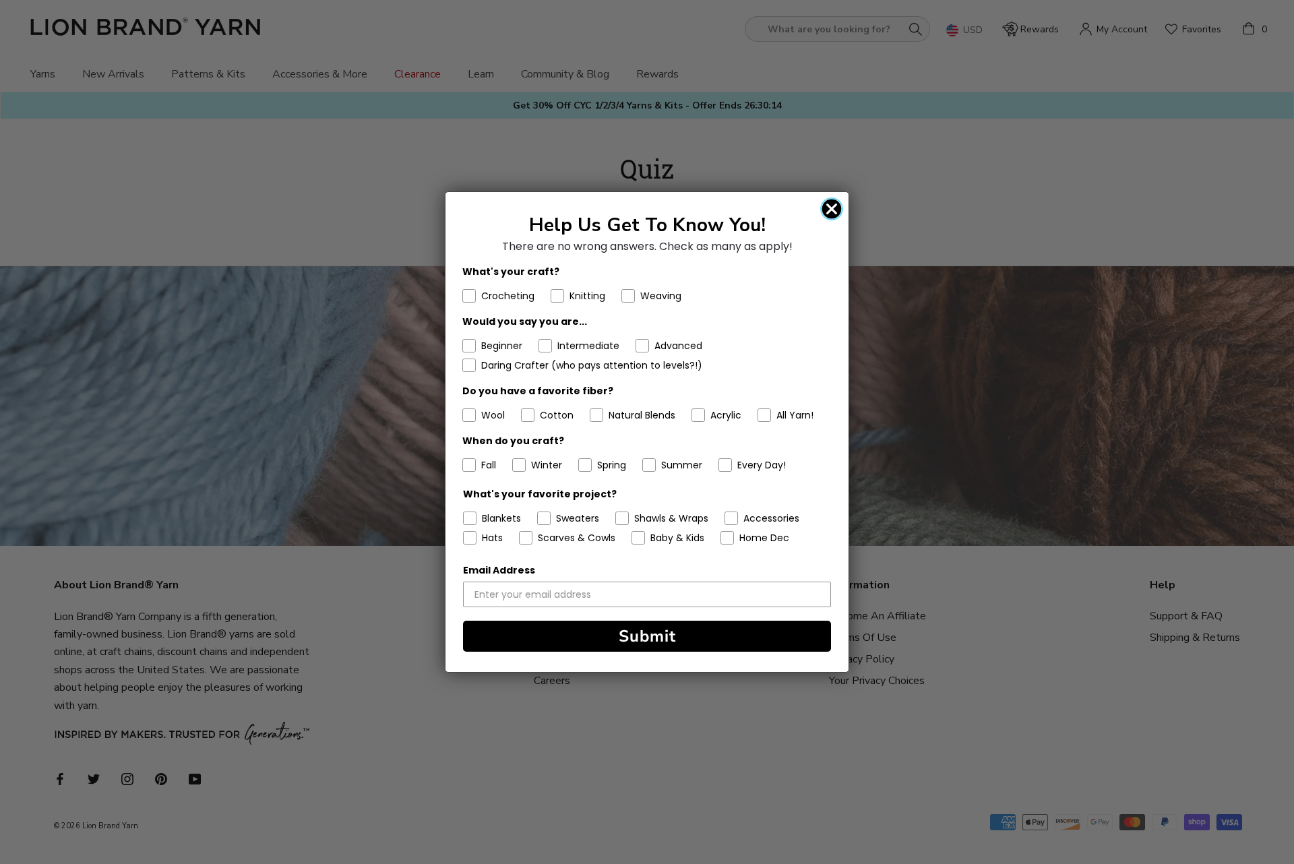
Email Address (499, 570)
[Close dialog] (831, 209)
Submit (647, 636)
